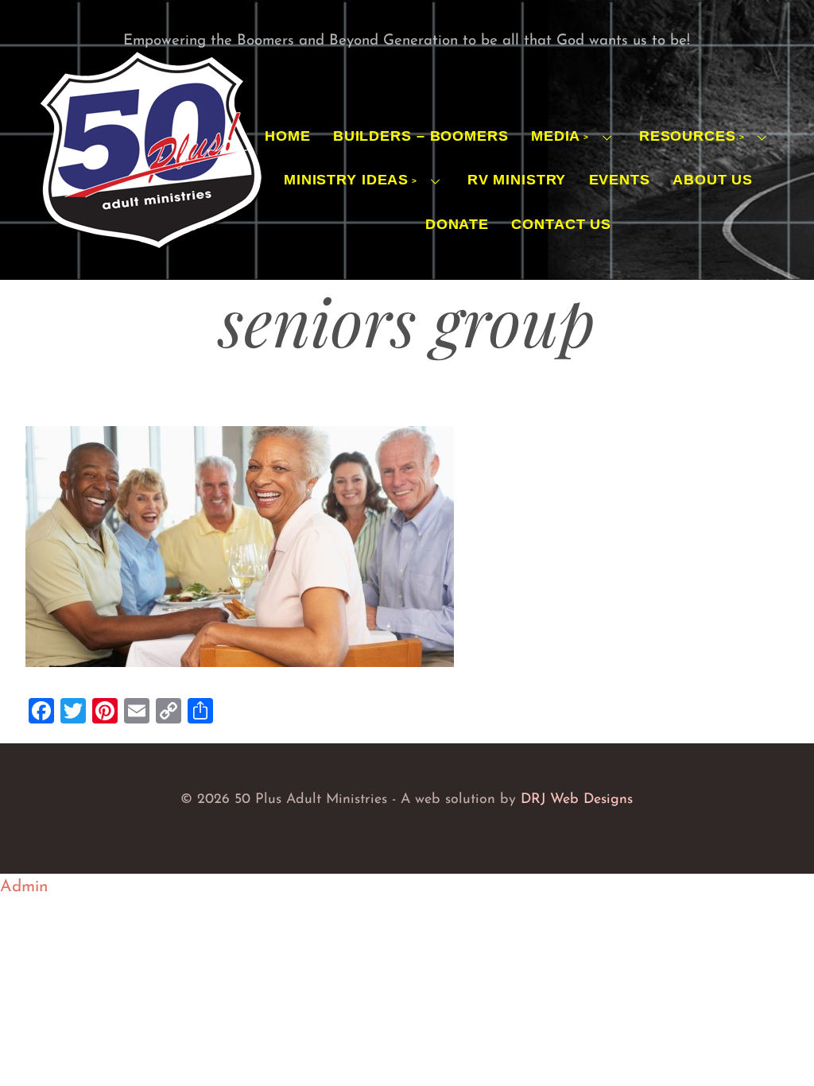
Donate (457, 224)
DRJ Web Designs (577, 799)
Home (288, 136)
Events (619, 180)
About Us (713, 180)
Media (555, 136)
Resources (687, 136)
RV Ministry (517, 180)
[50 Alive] (150, 248)
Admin (24, 886)
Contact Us (561, 224)
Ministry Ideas (346, 180)
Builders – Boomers (421, 136)
